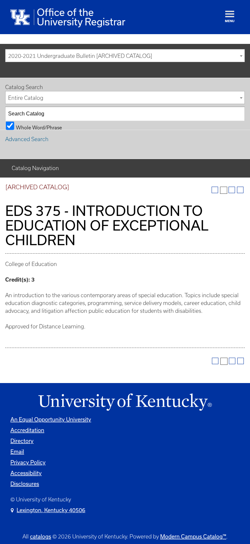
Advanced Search (27, 139)
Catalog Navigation (35, 168)
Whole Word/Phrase (39, 127)
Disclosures (24, 484)
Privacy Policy (28, 462)
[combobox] (125, 55)
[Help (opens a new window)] (240, 190)
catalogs (40, 536)
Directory (22, 441)
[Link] (125, 402)
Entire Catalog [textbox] (25, 98)
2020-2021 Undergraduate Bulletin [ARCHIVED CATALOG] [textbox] (80, 56)
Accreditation (27, 430)
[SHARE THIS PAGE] (223, 190)
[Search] (238, 114)
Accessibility (26, 473)
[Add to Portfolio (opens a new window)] (215, 190)
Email (17, 451)
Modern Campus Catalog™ (193, 536)
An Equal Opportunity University (50, 419)
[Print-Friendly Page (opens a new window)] (232, 190)
